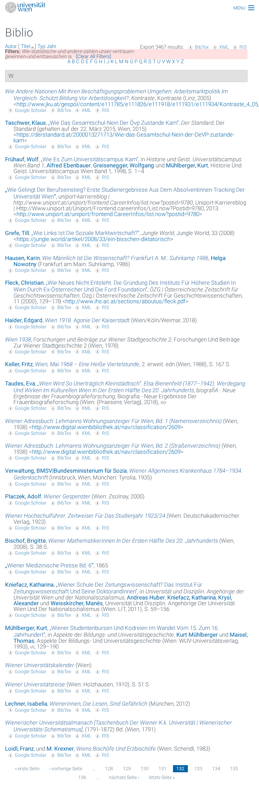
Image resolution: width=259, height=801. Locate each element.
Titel (25, 46)
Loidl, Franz (19, 748)
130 (145, 768)
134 (216, 768)
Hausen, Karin (22, 258)
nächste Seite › (124, 777)
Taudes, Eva (20, 383)
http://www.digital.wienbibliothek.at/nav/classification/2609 (106, 427)
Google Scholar (31, 110)
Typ (41, 46)
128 (109, 768)
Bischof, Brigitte (25, 540)
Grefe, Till (17, 233)
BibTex (202, 47)
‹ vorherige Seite (65, 768)
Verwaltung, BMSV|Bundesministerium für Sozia (66, 470)
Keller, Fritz (19, 364)
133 (198, 768)
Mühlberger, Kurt (187, 165)
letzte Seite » (162, 777)
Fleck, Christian (24, 282)
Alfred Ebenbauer (69, 165)
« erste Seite (27, 768)
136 (82, 777)
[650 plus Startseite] (129, 8)
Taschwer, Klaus (25, 122)
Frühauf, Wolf (21, 159)
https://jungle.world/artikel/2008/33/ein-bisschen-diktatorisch (93, 239)
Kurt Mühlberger (197, 634)
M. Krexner (60, 748)
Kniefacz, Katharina (29, 584)
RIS (243, 47)
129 (127, 768)
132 (180, 768)
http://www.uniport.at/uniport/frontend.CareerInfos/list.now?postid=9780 (108, 214)
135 (234, 768)
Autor (11, 46)
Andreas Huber (146, 597)
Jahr (51, 46)
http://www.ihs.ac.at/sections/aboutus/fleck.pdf (125, 301)
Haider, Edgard (23, 320)
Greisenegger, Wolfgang (123, 165)
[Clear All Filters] (93, 56)
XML (224, 47)
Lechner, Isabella (26, 703)
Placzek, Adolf (23, 496)
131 (163, 768)
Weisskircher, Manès (77, 603)
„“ (113, 122)
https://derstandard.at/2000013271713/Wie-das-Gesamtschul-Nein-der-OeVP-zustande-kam (123, 137)
